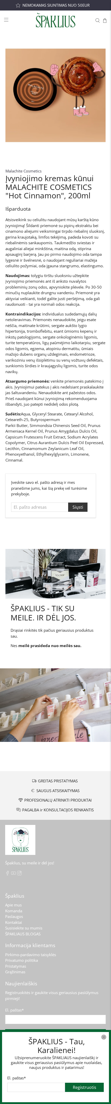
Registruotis (84, 1087)
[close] (103, 1037)
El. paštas (16, 1077)
